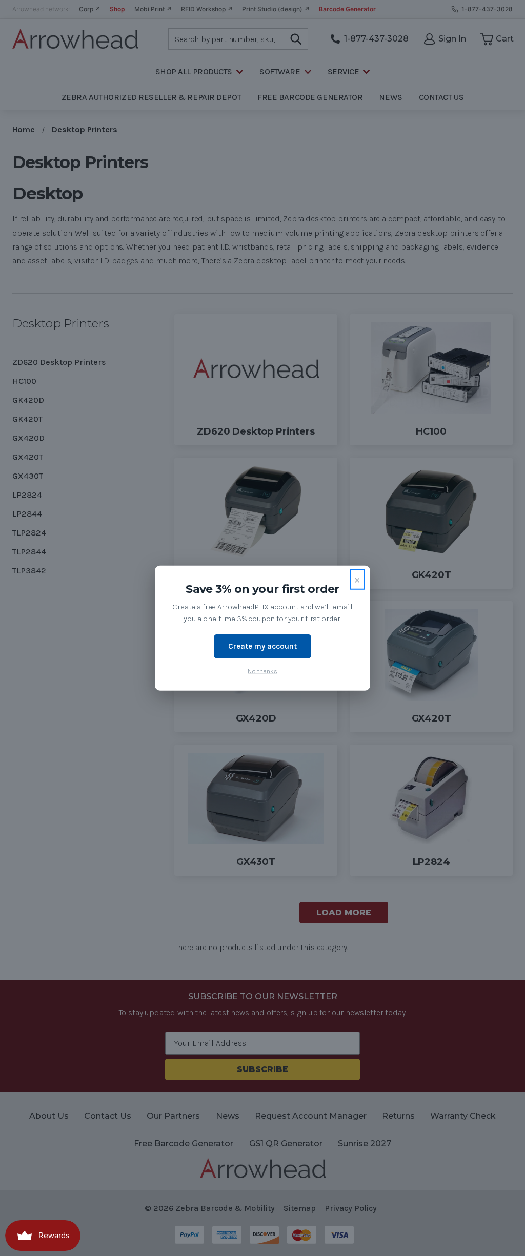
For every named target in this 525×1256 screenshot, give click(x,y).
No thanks (262, 670)
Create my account (262, 646)
